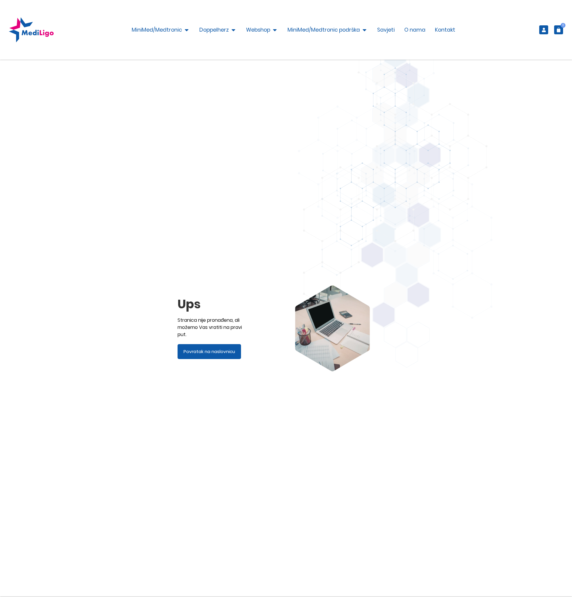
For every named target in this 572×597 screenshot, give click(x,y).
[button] (558, 29)
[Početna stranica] (31, 29)
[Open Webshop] (275, 30)
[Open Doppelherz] (233, 30)
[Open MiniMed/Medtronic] (187, 30)
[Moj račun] (543, 29)
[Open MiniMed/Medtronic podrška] (364, 30)
